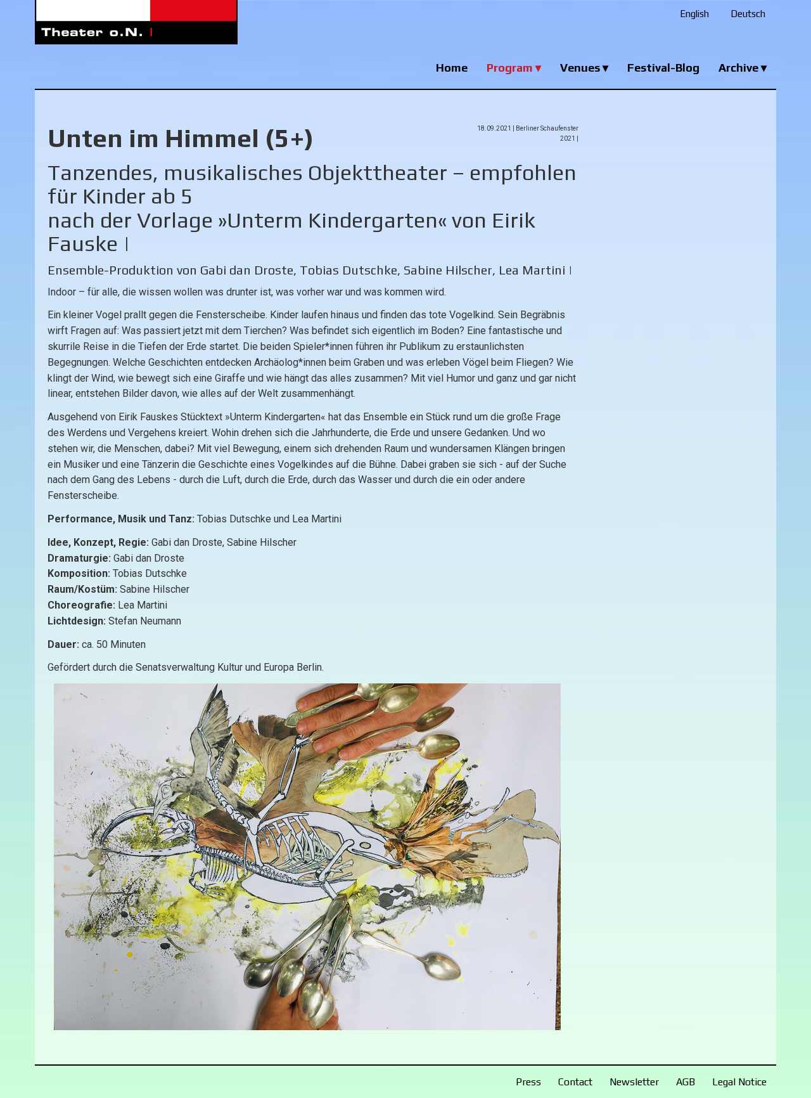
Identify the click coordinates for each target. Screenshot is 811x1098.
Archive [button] (739, 67)
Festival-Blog (663, 67)
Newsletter (634, 1082)
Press (528, 1082)
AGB (685, 1082)
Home (452, 67)
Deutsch (748, 13)
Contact (575, 1082)
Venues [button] (581, 67)
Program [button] (511, 67)
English (694, 13)
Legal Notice (739, 1082)
